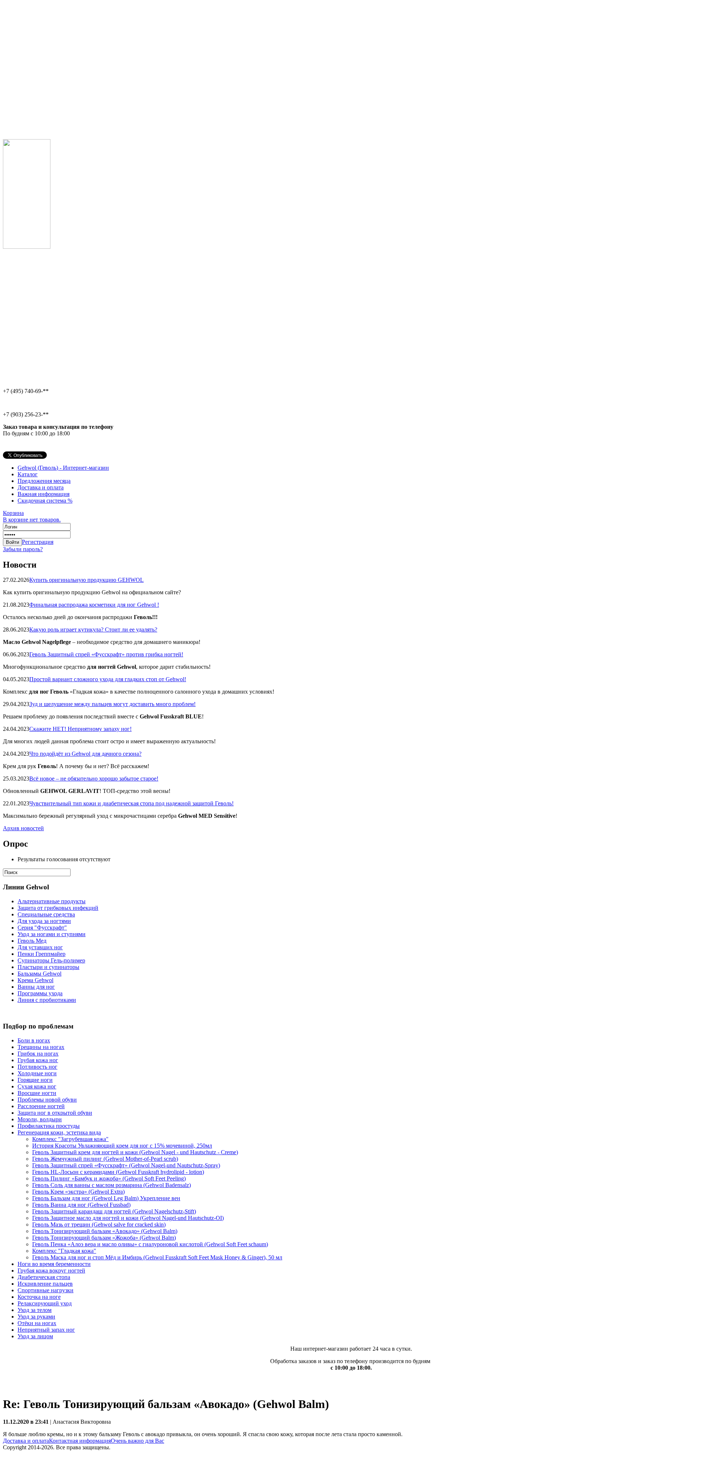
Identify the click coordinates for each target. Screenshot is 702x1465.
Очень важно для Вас (137, 1441)
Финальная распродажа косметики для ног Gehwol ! (94, 605)
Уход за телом (35, 1310)
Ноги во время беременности (54, 1264)
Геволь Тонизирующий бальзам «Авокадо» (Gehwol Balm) (104, 1231)
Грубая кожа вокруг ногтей (51, 1270)
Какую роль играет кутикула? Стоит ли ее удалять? (93, 629)
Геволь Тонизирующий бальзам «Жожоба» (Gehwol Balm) (104, 1238)
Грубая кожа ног (38, 1060)
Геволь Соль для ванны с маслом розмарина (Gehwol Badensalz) (111, 1185)
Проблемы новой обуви (47, 1099)
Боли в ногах (34, 1040)
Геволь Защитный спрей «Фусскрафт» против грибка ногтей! (106, 654)
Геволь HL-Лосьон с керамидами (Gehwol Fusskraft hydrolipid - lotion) (118, 1172)
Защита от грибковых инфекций (58, 908)
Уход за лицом (35, 1336)
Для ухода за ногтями (44, 921)
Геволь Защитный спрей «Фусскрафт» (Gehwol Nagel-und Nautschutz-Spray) (126, 1165)
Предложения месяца (44, 481)
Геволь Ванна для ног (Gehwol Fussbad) (81, 1205)
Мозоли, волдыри (40, 1119)
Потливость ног (37, 1067)
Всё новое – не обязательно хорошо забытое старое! (93, 778)
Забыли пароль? (23, 549)
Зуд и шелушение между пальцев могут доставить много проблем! (112, 704)
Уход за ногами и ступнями (52, 934)
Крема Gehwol (35, 980)
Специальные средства (46, 914)
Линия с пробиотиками (47, 1000)
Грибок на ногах (38, 1053)
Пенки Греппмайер (41, 954)
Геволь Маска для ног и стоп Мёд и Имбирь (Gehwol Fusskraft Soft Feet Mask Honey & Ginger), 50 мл (157, 1257)
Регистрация (37, 542)
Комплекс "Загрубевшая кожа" (70, 1139)
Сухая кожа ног (37, 1086)
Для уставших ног (40, 947)
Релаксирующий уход (45, 1303)
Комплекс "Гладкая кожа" (64, 1251)
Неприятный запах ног (46, 1330)
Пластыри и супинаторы (48, 967)
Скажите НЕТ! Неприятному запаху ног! (80, 729)
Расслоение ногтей (41, 1106)
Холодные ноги (37, 1073)
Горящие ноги (35, 1080)
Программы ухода (40, 993)
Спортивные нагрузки (45, 1290)
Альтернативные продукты (52, 901)
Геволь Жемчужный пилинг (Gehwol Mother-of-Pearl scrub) (105, 1159)
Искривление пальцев (45, 1284)
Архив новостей (23, 828)
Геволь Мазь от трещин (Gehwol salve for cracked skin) (99, 1224)
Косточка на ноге (39, 1297)
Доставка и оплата (41, 487)
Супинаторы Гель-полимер (51, 960)
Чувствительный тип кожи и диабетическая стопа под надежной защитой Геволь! (131, 803)
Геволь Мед (32, 941)
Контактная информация (80, 1441)
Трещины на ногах (41, 1047)
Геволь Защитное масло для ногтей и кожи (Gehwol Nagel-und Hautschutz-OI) (128, 1218)
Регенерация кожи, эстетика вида (59, 1132)
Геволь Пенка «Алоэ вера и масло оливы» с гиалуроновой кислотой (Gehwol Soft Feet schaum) (150, 1244)
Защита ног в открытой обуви (55, 1113)
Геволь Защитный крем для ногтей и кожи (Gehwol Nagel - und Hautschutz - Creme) (135, 1152)
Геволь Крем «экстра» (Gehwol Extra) (78, 1192)
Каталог (28, 474)
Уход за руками (36, 1316)
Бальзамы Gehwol (39, 973)
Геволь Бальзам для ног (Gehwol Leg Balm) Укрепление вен (106, 1198)
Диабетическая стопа (44, 1277)
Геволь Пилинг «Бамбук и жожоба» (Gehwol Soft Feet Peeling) (109, 1178)
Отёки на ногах (37, 1323)
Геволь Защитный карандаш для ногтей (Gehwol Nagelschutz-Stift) (114, 1211)
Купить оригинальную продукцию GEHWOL (86, 580)
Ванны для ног (36, 987)
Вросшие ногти (37, 1093)
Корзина (32, 516)
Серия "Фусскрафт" (42, 927)
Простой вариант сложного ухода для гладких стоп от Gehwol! (107, 679)
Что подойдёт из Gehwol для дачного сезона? (85, 754)
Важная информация (43, 494)
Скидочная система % (45, 500)
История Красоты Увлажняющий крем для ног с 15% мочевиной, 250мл (122, 1145)
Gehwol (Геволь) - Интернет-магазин (63, 468)
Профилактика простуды (49, 1126)
